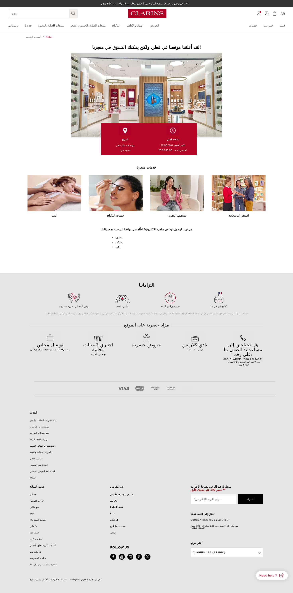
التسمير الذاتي (36, 458)
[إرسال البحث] (73, 13)
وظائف (113, 532)
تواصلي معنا (35, 551)
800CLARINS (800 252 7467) (210, 520)
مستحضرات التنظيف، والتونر (43, 420)
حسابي (33, 494)
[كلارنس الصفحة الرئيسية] (147, 13)
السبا (112, 513)
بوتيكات (119, 242)
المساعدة (34, 532)
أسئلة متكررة (36, 539)
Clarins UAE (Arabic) (209, 552)
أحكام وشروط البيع (39, 579)
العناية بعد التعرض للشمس (42, 471)
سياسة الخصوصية (38, 558)
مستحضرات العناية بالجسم (42, 445)
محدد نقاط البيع (117, 526)
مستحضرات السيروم (39, 433)
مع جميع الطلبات (98, 348)
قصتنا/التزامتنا (116, 507)
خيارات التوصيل (37, 500)
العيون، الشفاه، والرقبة (40, 452)
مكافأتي (33, 526)
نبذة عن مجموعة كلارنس (122, 494)
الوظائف (114, 520)
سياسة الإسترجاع (38, 520)
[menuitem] (258, 13)
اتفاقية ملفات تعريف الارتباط (43, 564)
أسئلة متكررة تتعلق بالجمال (43, 545)
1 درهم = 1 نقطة (194, 346)
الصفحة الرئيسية (33, 37)
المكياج (33, 477)
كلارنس (113, 500)
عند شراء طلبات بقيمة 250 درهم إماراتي (50, 346)
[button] (272, 575)
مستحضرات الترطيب (39, 426)
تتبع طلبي (34, 507)
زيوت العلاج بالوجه (38, 439)
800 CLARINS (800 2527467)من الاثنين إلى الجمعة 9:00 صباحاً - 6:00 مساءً (243, 353)
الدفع (32, 513)
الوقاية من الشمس (39, 465)
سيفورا (119, 237)
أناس (118, 246)
